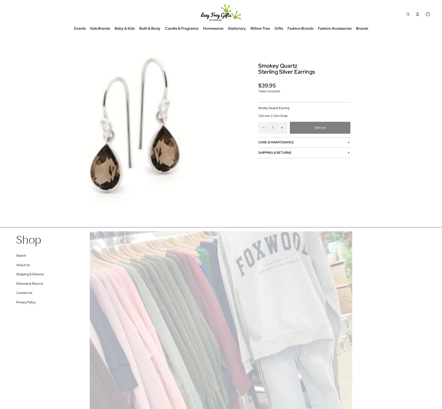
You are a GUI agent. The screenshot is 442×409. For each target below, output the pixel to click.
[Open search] (408, 14)
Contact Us (24, 293)
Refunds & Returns (29, 283)
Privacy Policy (26, 302)
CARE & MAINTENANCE (276, 142)
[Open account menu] (418, 14)
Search (21, 255)
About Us (23, 265)
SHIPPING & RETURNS (274, 153)
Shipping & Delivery (30, 274)
